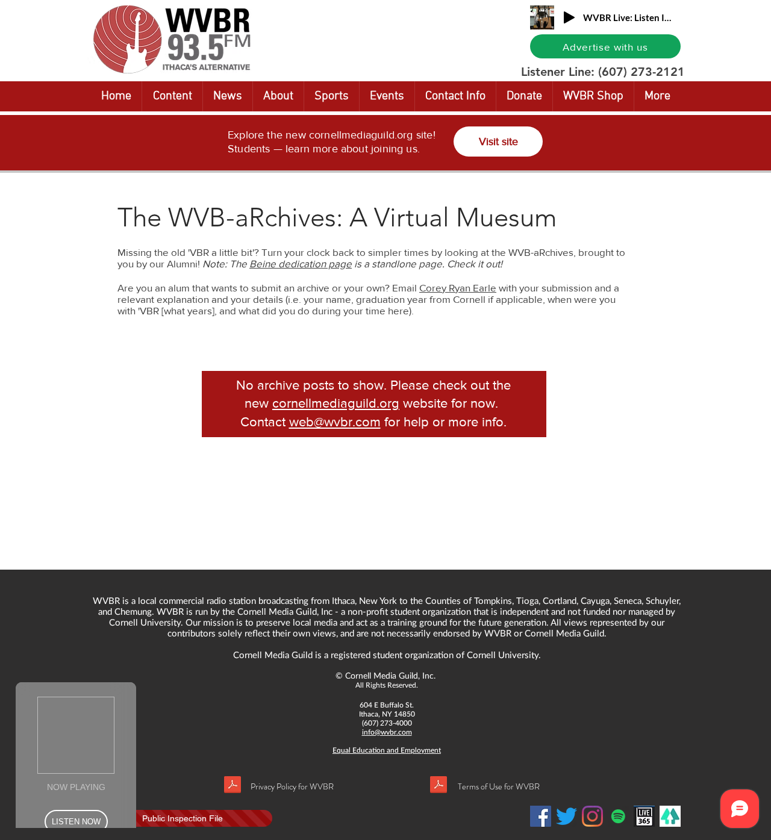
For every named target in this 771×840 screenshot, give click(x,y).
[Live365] (644, 816)
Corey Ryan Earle (457, 287)
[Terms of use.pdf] (438, 786)
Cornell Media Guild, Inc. (390, 675)
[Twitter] (566, 816)
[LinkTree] (670, 816)
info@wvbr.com (387, 731)
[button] (172, 96)
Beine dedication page (300, 263)
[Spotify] (618, 816)
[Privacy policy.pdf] (232, 786)
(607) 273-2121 (641, 71)
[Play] (569, 17)
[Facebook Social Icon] (540, 816)
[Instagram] (592, 816)
